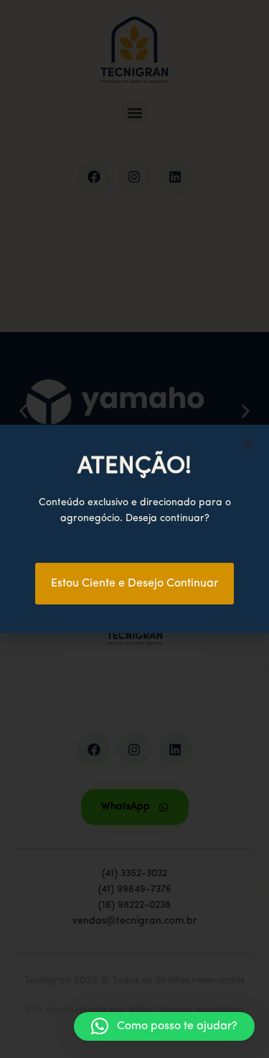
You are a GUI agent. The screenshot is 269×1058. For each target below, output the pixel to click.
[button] (164, 1026)
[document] (134, 529)
